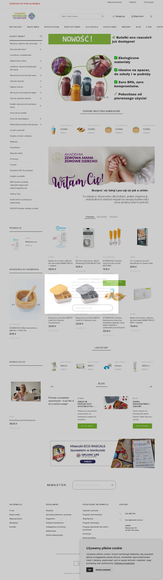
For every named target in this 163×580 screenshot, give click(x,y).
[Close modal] (114, 275)
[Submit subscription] (109, 304)
